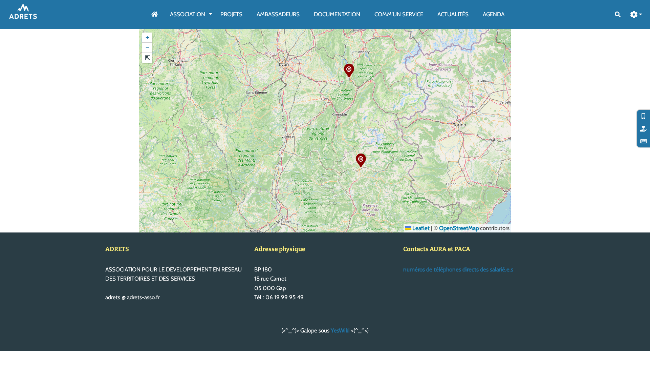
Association (187, 14)
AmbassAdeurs (278, 14)
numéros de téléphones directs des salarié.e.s (458, 269)
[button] (636, 15)
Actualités (453, 14)
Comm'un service (398, 14)
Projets (231, 14)
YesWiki (340, 330)
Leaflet (420, 228)
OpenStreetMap (459, 228)
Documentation (337, 14)
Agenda (493, 14)
